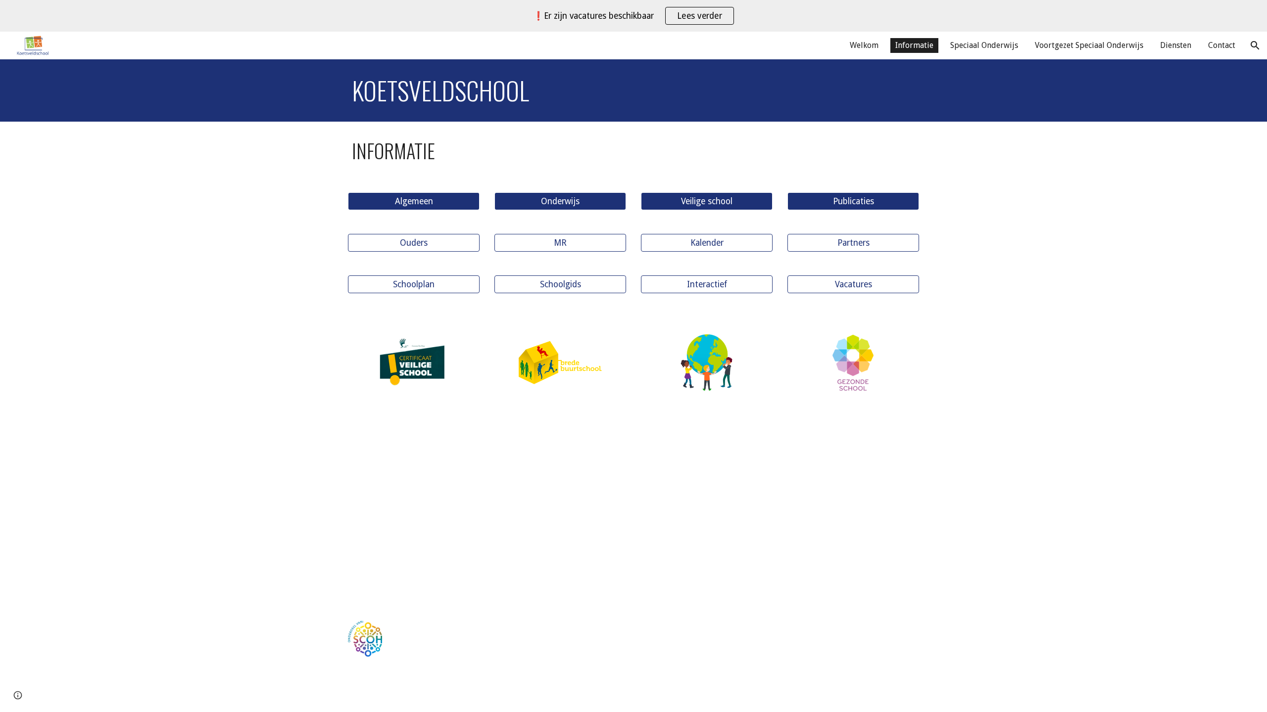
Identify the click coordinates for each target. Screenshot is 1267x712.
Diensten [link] (1175, 45)
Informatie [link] (914, 45)
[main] (633, 90)
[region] (633, 16)
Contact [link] (1221, 45)
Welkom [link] (864, 45)
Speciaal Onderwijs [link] (984, 45)
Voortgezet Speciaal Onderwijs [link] (1089, 45)
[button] (1255, 45)
